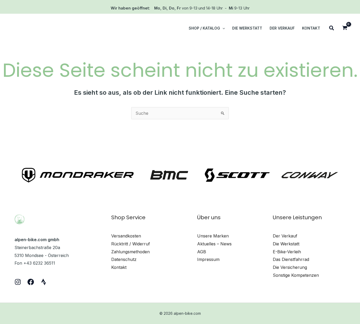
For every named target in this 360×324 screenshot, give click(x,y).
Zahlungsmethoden (130, 251)
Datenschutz (124, 259)
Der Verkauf (285, 236)
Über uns (209, 217)
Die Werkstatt (286, 243)
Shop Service (128, 217)
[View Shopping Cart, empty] (344, 28)
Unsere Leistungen (297, 217)
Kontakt (119, 267)
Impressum (208, 259)
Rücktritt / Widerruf (130, 243)
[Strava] (43, 282)
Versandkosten (126, 236)
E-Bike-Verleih (287, 251)
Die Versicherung (290, 267)
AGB (201, 251)
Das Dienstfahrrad (291, 259)
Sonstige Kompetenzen (296, 275)
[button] (222, 28)
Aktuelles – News (214, 243)
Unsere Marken (213, 236)
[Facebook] (30, 282)
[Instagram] (17, 282)
